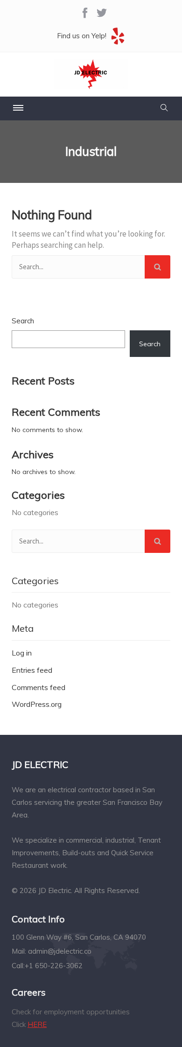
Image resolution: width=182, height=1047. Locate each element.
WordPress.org (37, 704)
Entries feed (32, 670)
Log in (22, 652)
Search (23, 320)
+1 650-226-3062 (54, 965)
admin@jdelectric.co (59, 951)
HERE (37, 1024)
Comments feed (38, 687)
